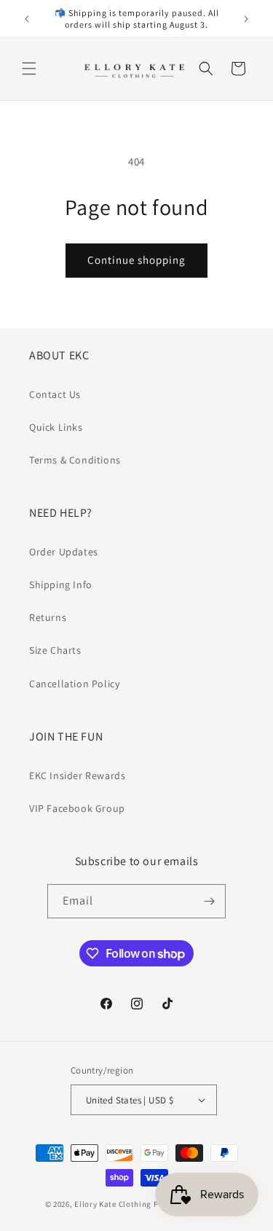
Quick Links (56, 427)
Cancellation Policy (74, 683)
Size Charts (55, 650)
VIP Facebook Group (77, 808)
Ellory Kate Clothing (112, 1204)
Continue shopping (136, 260)
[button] (29, 68)
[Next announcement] (246, 19)
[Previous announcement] (27, 19)
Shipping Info (60, 584)
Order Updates (63, 551)
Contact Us (55, 394)
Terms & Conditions (75, 459)
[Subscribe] (209, 901)
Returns (47, 617)
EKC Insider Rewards (77, 775)
